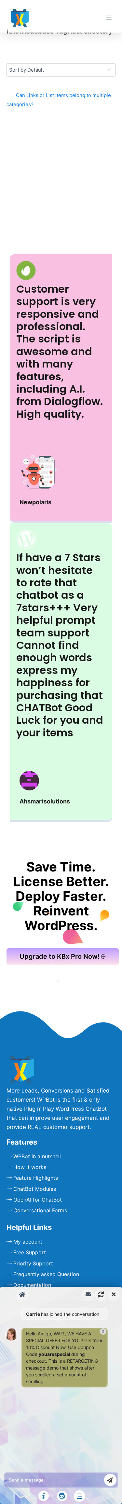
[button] (61, 1395)
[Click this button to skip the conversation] (79, 1496)
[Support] (62, 1496)
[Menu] (109, 18)
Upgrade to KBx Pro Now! (60, 956)
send (110, 1480)
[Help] (43, 1496)
